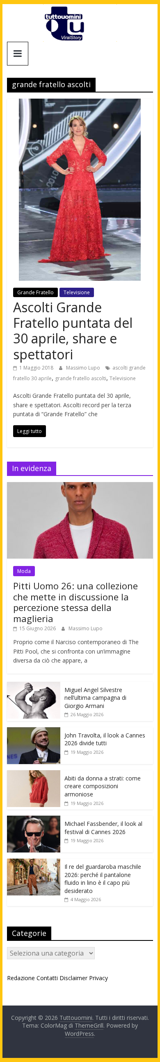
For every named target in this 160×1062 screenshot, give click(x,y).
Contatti (47, 978)
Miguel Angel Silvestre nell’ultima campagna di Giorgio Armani (95, 698)
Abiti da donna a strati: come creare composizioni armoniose (102, 786)
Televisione (77, 292)
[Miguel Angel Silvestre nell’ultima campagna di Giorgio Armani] (33, 686)
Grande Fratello (35, 292)
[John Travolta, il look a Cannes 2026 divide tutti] (33, 731)
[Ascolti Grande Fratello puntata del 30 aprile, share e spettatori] (80, 103)
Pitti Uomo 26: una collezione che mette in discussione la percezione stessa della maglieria (75, 601)
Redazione (21, 978)
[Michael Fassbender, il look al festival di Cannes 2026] (33, 820)
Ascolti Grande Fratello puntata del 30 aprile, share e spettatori (73, 330)
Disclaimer (73, 978)
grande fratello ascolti (80, 378)
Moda (24, 571)
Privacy (98, 978)
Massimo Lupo (83, 367)
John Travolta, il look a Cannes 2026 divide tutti (104, 739)
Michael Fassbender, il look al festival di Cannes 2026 (103, 828)
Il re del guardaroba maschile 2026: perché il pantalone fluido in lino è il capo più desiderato (102, 879)
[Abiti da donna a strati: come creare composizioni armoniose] (33, 774)
